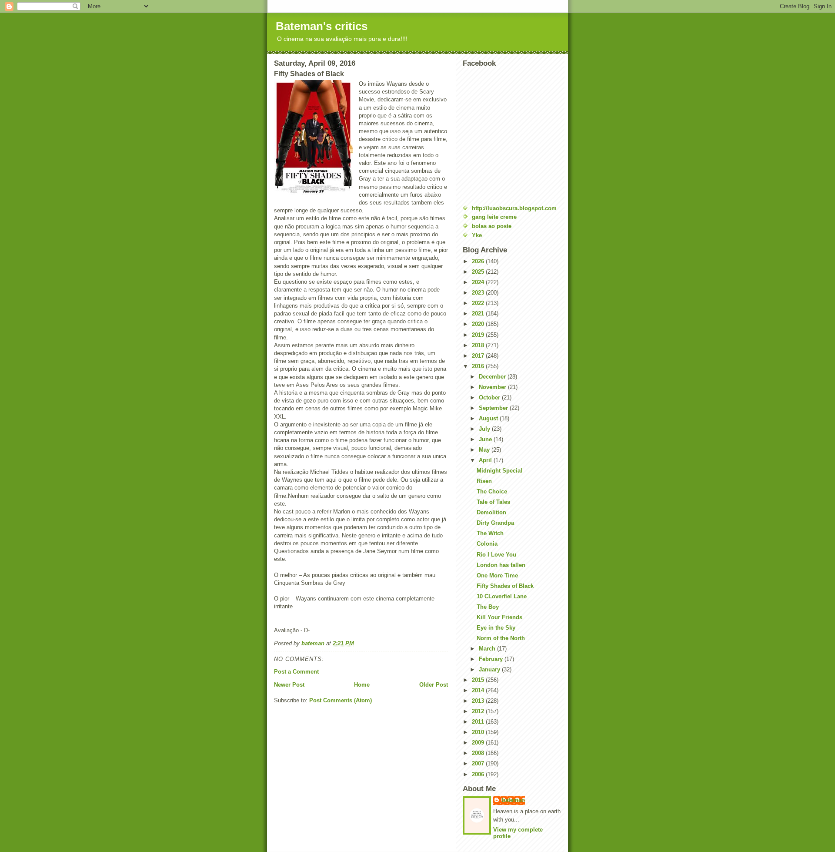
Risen (484, 481)
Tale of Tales (493, 502)
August (489, 418)
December (493, 376)
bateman (513, 800)
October (490, 397)
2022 (479, 303)
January (490, 669)
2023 (479, 292)
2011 (479, 721)
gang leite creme (494, 217)
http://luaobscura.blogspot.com (514, 208)
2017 (479, 355)
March (488, 648)
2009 (479, 742)
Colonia (487, 543)
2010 (479, 732)
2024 (479, 282)
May (485, 449)
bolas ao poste (491, 226)
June (486, 439)
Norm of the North (501, 638)
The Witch (490, 533)
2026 (479, 261)
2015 (479, 680)
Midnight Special (499, 470)
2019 (479, 335)
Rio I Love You (496, 554)
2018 (479, 345)
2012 (479, 711)
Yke (477, 235)
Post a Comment (296, 671)
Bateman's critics (321, 26)
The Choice (492, 491)
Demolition (491, 512)
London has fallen (501, 565)
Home (362, 684)
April (486, 460)
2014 (479, 690)
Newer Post (289, 684)
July (485, 429)
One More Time (497, 575)
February (491, 659)
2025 (479, 271)
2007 (479, 763)
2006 (479, 774)
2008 (479, 753)
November (493, 387)
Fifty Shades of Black (505, 586)
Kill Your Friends (499, 617)
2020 (479, 324)
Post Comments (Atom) (340, 700)
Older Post (433, 684)
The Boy (488, 607)
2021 (479, 313)
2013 (479, 701)
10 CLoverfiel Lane (502, 596)
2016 (479, 366)
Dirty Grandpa (495, 523)
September (494, 408)
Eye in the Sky (496, 627)
